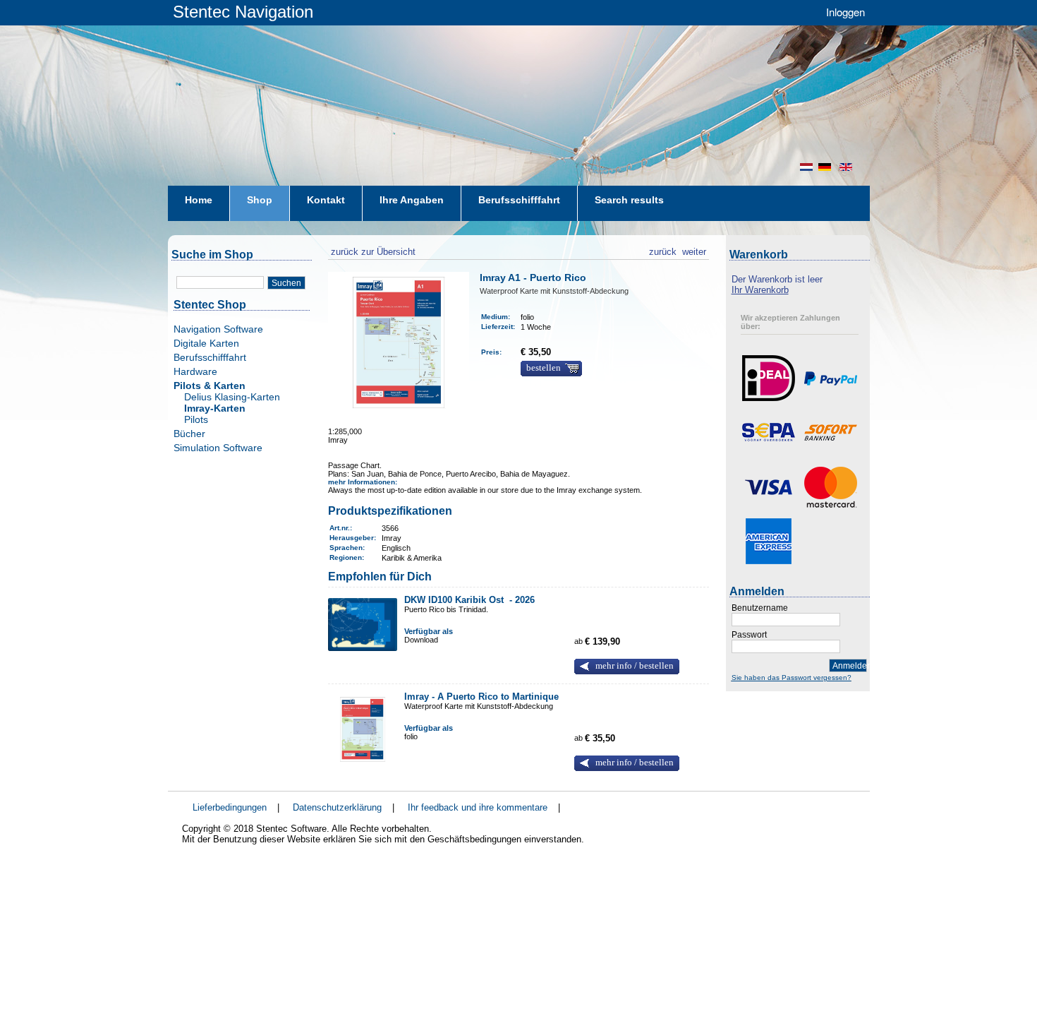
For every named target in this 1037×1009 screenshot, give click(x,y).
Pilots (196, 419)
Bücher (189, 433)
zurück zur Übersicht (372, 249)
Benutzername (760, 608)
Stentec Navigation (243, 11)
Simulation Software (218, 447)
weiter (694, 249)
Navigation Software (218, 329)
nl (806, 167)
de (826, 167)
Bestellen (543, 368)
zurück (662, 249)
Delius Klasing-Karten (232, 396)
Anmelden (849, 666)
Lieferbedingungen (230, 807)
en (847, 167)
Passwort (749, 635)
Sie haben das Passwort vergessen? (791, 677)
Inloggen (845, 11)
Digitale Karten (206, 343)
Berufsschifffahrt (210, 357)
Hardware (195, 371)
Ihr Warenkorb (760, 290)
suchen (286, 283)
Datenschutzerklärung (337, 807)
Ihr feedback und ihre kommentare (477, 807)
